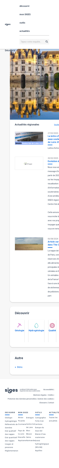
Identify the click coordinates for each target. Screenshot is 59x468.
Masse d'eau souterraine (40, 435)
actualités (24, 31)
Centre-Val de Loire (30, 425)
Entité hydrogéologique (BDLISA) (42, 444)
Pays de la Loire (21, 432)
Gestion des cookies (45, 399)
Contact (51, 403)
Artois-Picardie (21, 419)
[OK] (46, 41)
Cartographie (40, 418)
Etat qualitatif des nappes (10, 432)
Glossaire (43, 403)
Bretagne (30, 418)
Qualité (52, 330)
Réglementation (11, 451)
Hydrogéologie (36, 330)
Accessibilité (48, 390)
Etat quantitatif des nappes (11, 439)
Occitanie (22, 424)
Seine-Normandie (30, 438)
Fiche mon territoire (39, 422)
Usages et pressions (9, 445)
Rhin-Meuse (29, 432)
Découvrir (10, 50)
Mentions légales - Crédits (43, 395)
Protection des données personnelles (22, 399)
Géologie (19, 330)
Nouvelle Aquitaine (22, 438)
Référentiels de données (11, 426)
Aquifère (38, 451)
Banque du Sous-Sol (39, 429)
